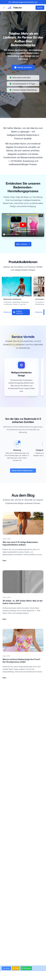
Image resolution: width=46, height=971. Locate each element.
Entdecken (7, 312)
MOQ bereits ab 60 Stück (21, 77)
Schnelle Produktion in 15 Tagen (23, 84)
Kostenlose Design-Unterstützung (24, 90)
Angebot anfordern (19, 312)
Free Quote (6, 968)
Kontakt (40, 8)
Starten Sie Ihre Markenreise (23, 470)
